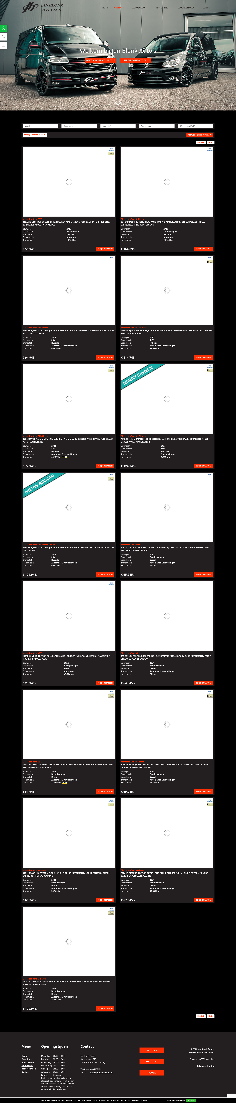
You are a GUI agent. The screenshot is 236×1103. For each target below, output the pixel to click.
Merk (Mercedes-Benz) (34, 135)
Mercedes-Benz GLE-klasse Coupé (39, 544)
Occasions (26, 1059)
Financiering (161, 8)
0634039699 (95, 1069)
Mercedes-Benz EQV (32, 219)
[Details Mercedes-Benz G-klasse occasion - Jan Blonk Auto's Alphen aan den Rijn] (167, 182)
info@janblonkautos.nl (101, 1072)
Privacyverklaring (205, 1066)
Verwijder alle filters (199, 135)
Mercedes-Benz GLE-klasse (35, 327)
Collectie (119, 8)
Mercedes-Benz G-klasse (132, 219)
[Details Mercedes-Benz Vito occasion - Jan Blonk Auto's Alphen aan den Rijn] (167, 507)
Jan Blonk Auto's (206, 1049)
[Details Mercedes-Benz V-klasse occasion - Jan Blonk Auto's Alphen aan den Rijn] (167, 724)
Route (152, 1072)
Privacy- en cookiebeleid (176, 1100)
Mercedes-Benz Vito (130, 544)
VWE (203, 1059)
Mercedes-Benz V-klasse (132, 761)
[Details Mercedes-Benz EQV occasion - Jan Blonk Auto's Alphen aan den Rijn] (69, 182)
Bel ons (152, 1050)
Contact (207, 8)
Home (105, 8)
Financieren (27, 1065)
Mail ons (152, 1061)
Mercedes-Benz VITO (32, 653)
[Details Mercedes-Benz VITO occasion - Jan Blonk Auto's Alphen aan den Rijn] (69, 616)
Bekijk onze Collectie (100, 60)
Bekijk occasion (105, 249)
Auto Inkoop (139, 8)
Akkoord (191, 1100)
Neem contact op (135, 60)
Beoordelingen (186, 8)
